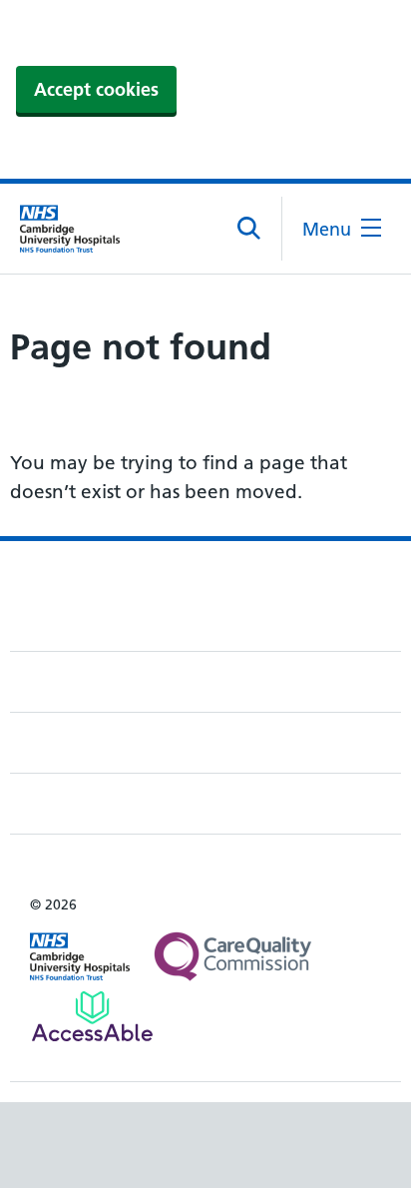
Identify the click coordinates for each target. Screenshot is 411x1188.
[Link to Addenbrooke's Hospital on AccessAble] (92, 1016)
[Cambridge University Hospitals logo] (70, 229)
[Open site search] (249, 229)
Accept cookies (96, 89)
